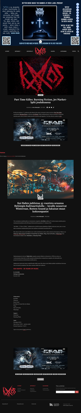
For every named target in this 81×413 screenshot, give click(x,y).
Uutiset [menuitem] (7, 51)
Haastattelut (33, 391)
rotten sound (47, 374)
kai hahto (19, 374)
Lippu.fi (24, 329)
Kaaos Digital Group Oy (68, 405)
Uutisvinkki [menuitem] (63, 51)
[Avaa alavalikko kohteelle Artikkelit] (21, 51)
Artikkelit (32, 390)
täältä (60, 116)
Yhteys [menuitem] (74, 51)
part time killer (45, 145)
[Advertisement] (41, 246)
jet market (36, 145)
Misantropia (59, 233)
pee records (56, 145)
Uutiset (40, 95)
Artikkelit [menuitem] (17, 51)
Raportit (32, 388)
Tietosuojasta (46, 390)
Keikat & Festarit (21, 390)
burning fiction (26, 145)
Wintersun (16, 233)
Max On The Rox (28, 374)
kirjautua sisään (11, 156)
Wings (55, 374)
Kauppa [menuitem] (53, 51)
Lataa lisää (40, 379)
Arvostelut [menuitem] (30, 51)
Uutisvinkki (45, 388)
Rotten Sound (22, 233)
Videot (19, 391)
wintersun (62, 374)
